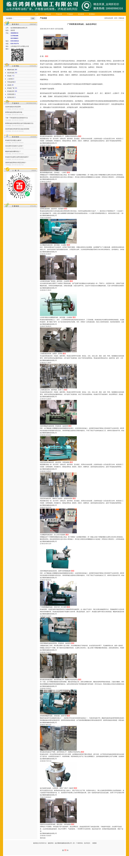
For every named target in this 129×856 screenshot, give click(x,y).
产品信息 (48, 14)
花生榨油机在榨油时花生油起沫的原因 (17, 129)
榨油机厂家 (10, 88)
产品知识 (70, 14)
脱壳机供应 (10, 97)
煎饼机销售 (10, 94)
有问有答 (81, 14)
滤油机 (9, 85)
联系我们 (92, 14)
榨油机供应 (10, 91)
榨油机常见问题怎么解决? (13, 140)
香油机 (9, 76)
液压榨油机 (10, 73)
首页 (36, 14)
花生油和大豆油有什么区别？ (14, 146)
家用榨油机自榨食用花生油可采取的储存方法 (19, 123)
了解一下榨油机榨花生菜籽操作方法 (16, 118)
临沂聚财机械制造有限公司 (48, 143)
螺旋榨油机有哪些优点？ (13, 151)
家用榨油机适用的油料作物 (13, 112)
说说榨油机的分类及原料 (13, 107)
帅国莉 (94, 843)
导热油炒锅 (10, 82)
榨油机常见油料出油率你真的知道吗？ (17, 157)
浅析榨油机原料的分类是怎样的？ (15, 162)
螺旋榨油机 (10, 70)
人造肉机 (10, 79)
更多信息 (43, 838)
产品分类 (59, 14)
